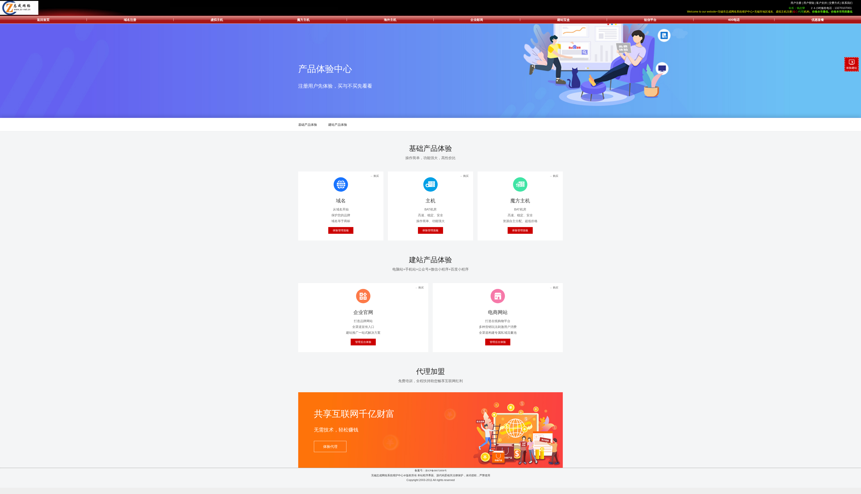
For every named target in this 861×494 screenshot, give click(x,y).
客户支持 (821, 2)
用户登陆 (808, 2)
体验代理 (330, 446)
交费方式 (834, 2)
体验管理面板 (341, 230)
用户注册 (796, 2)
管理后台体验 (363, 342)
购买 (375, 176)
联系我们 (847, 2)
